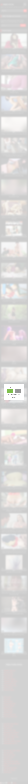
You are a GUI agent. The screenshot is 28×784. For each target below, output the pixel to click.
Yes (10, 391)
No (18, 391)
